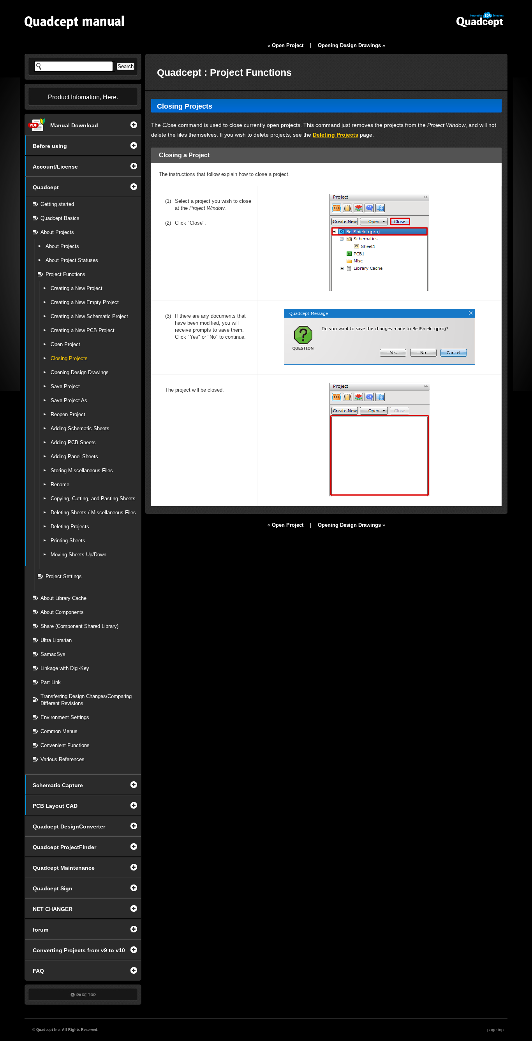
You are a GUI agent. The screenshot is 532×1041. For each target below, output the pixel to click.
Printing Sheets (68, 540)
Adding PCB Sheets (73, 442)
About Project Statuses (72, 260)
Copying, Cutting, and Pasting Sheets (93, 498)
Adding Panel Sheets (74, 456)
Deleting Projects (70, 526)
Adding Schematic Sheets (80, 428)
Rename (60, 484)
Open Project (65, 344)
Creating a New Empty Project (85, 302)
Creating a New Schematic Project (89, 316)
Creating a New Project (76, 288)
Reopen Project (68, 414)
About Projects (62, 246)
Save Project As (69, 400)
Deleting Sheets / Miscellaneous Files (93, 512)
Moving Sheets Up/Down (78, 554)
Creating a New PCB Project (83, 330)
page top (495, 1029)
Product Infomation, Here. (83, 97)
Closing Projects (69, 358)
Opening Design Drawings (80, 372)
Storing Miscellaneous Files (82, 470)
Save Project (65, 386)
